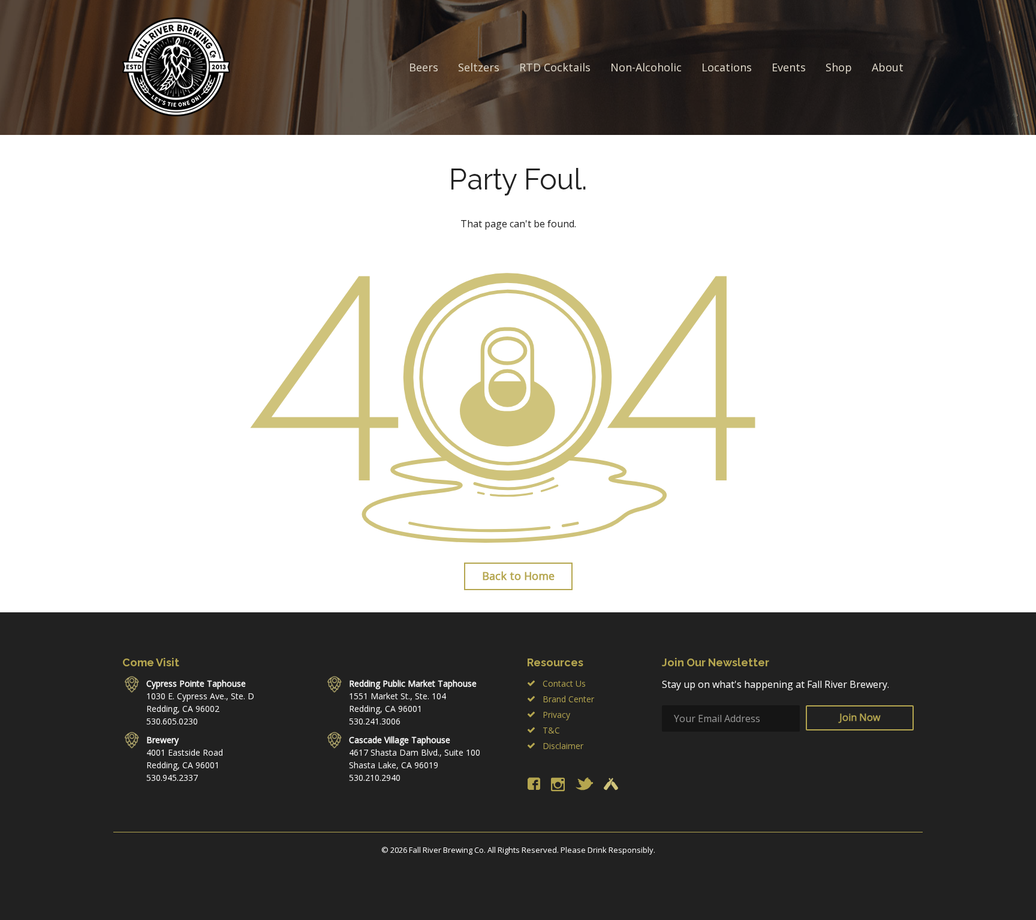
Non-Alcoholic (646, 67)
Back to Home (518, 576)
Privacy (556, 714)
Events (789, 67)
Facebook (534, 784)
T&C (551, 730)
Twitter (584, 784)
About (888, 67)
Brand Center (568, 699)
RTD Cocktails (555, 67)
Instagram (558, 784)
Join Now (859, 717)
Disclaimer (563, 745)
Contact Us (564, 683)
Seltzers (478, 67)
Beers (423, 67)
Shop (839, 67)
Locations (726, 67)
